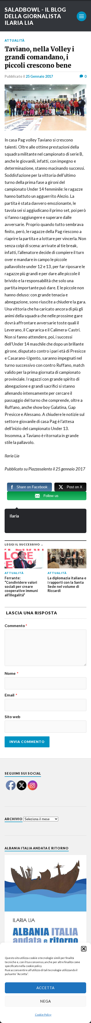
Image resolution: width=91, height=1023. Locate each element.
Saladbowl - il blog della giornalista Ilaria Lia (35, 16)
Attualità (15, 40)
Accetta (45, 987)
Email (11, 695)
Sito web (12, 717)
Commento (16, 626)
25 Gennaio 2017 (39, 76)
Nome (11, 673)
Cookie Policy (43, 1014)
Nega (45, 1001)
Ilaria (14, 515)
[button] (83, 948)
